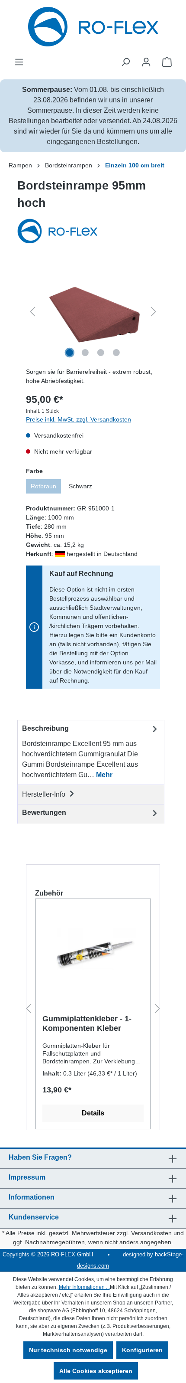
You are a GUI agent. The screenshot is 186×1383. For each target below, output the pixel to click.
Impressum (27, 1177)
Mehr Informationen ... (84, 1287)
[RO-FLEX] (93, 232)
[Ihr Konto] (146, 62)
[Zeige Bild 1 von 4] (69, 352)
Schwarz (80, 486)
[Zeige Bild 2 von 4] (85, 352)
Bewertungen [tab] (44, 812)
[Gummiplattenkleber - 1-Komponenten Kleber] (93, 949)
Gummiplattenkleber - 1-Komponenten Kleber (86, 1023)
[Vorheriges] (32, 312)
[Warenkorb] (167, 62)
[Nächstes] (153, 312)
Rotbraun (43, 486)
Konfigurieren (142, 1350)
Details (93, 1113)
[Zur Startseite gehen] (93, 26)
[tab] (90, 752)
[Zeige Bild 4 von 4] (116, 352)
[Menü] (19, 62)
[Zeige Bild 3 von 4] (100, 352)
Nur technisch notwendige (68, 1350)
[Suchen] (125, 62)
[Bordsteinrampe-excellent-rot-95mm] (93, 311)
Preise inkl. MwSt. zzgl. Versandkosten (78, 419)
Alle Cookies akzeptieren (95, 1370)
